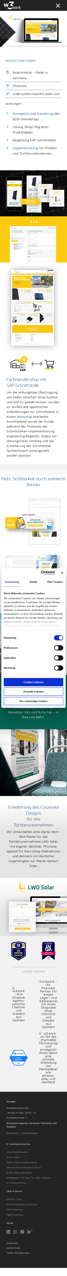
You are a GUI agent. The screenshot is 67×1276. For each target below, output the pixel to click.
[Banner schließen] (62, 573)
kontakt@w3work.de (17, 1107)
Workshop (24, 416)
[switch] (58, 647)
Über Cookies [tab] (55, 581)
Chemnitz (46, 1123)
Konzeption (21, 113)
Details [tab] (34, 581)
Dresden (11, 1126)
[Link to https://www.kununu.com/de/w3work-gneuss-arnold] (30, 1232)
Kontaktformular (15, 1117)
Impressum (13, 1243)
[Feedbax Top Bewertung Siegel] (18, 942)
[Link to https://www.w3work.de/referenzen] (58, 6)
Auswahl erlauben (33, 691)
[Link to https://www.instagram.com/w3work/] (15, 1232)
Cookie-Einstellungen (18, 1252)
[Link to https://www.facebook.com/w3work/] (22, 1232)
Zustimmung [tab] (12, 581)
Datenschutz (13, 1248)
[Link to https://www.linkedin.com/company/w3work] (8, 1232)
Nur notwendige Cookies (34, 701)
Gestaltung (45, 113)
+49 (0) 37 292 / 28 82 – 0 (21, 1112)
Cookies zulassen (34, 682)
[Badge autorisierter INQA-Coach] (48, 943)
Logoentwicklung (25, 148)
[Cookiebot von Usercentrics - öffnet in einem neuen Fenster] (41, 573)
